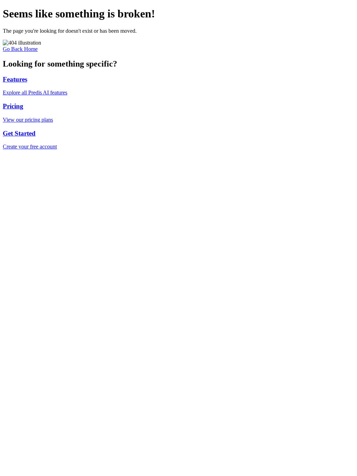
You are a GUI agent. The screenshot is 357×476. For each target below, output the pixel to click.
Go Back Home (20, 49)
